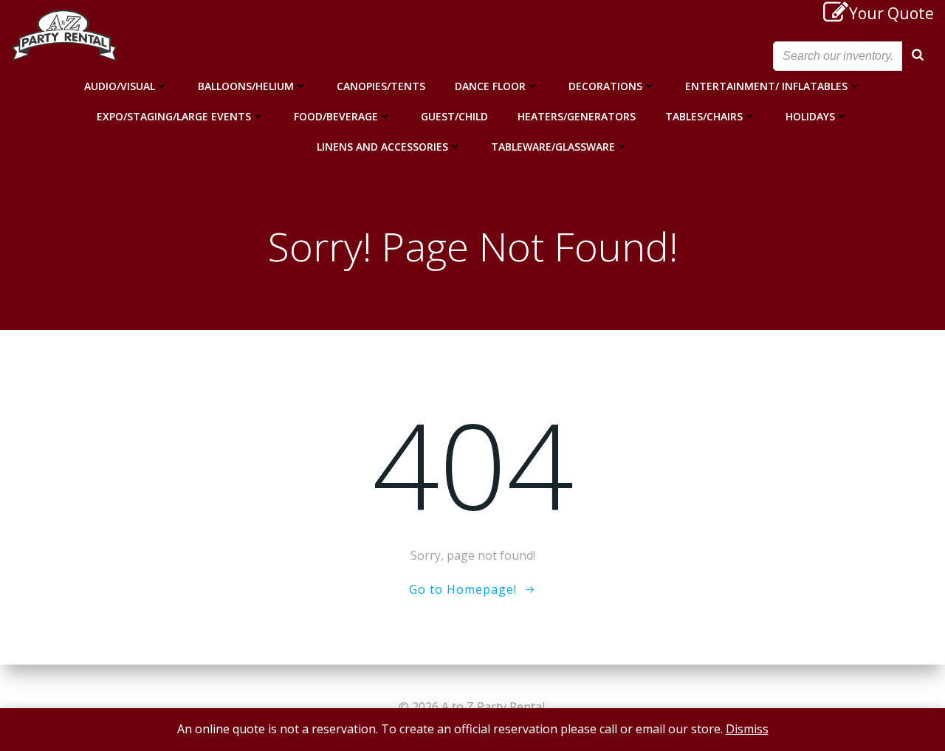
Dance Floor (490, 86)
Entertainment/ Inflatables (766, 86)
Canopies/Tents (381, 86)
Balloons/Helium (246, 86)
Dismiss (747, 729)
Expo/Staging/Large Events (174, 116)
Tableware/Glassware (553, 147)
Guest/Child (454, 116)
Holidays (810, 116)
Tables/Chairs (704, 116)
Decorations (605, 86)
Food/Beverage (336, 116)
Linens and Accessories (382, 147)
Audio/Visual (119, 86)
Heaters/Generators (577, 116)
